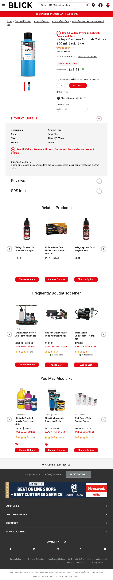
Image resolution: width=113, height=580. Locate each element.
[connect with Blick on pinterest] (81, 550)
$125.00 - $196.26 (24, 343)
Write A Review (63, 51)
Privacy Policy (15, 559)
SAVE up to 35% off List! (85, 346)
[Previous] (9, 249)
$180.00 (49, 343)
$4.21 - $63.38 (52, 428)
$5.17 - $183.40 (23, 428)
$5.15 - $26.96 (52, 257)
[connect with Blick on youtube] (104, 550)
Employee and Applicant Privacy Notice (97, 561)
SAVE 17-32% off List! (25, 346)
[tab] (56, 118)
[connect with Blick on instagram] (57, 550)
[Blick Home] (21, 5)
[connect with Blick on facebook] (10, 550)
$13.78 (74, 70)
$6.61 (77, 257)
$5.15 (18, 257)
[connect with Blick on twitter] (34, 550)
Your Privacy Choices (56, 559)
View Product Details (87, 56)
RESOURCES (12, 523)
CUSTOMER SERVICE (16, 514)
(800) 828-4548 (32, 474)
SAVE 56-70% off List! (84, 432)
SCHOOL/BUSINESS (16, 531)
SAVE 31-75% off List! (55, 432)
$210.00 (79, 343)
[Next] (103, 249)
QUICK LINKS (12, 506)
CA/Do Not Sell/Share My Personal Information (77, 561)
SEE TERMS (72, 14)
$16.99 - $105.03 (83, 428)
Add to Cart (56, 365)
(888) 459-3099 (54, 474)
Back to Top (77, 474)
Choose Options (26, 279)
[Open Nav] (3, 5)
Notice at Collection (36, 559)
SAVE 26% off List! (68, 63)
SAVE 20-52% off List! (25, 432)
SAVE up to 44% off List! (56, 346)
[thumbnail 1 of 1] (29, 86)
